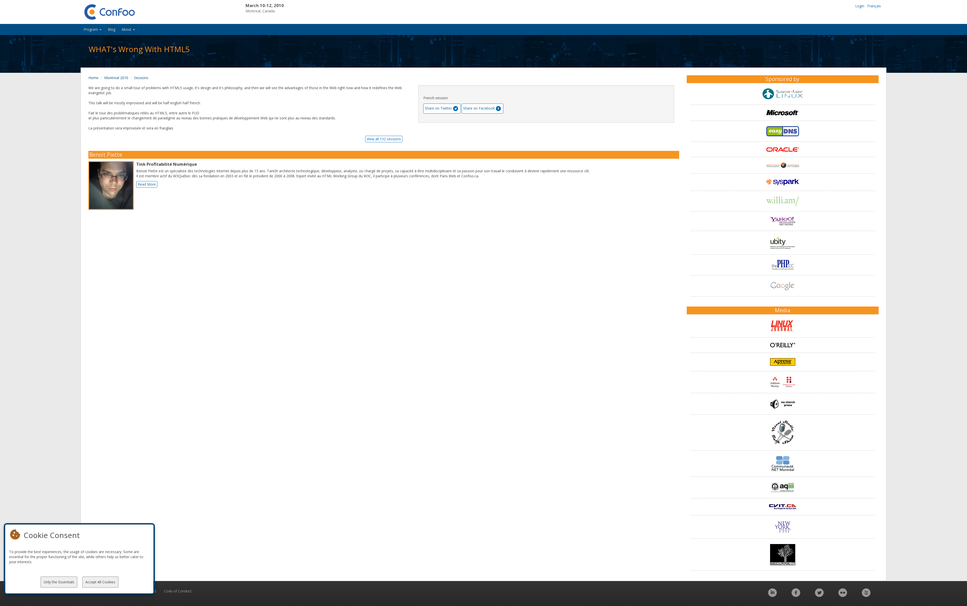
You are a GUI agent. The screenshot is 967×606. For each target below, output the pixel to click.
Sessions (141, 77)
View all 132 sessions (384, 139)
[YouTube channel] (866, 595)
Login (859, 6)
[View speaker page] (112, 185)
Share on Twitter (438, 108)
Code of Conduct (178, 591)
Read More (147, 184)
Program (91, 29)
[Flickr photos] (843, 595)
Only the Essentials (59, 582)
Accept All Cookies (100, 582)
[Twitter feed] (819, 595)
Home (93, 77)
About (127, 29)
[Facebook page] (796, 595)
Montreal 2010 (116, 77)
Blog (111, 29)
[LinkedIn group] (772, 595)
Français (874, 6)
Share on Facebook (479, 108)
